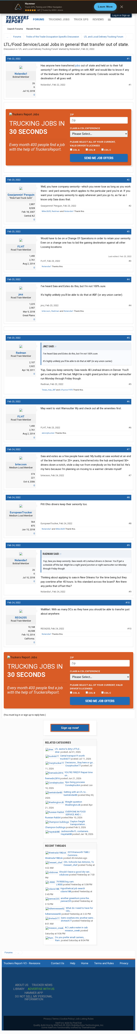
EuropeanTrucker (21, 512)
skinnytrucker (48, 433)
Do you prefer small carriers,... (70, 937)
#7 (128, 449)
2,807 (32, 204)
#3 (128, 231)
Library (18, 989)
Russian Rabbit (53, 817)
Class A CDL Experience (85, 128)
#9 (128, 545)
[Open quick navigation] (128, 37)
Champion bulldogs (55, 827)
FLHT (20, 246)
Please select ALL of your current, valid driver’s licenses (92, 143)
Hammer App (33, 993)
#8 (128, 497)
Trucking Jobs (59, 19)
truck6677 (65, 758)
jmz (21, 294)
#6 (128, 401)
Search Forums (15, 28)
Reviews (98, 19)
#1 (128, 58)
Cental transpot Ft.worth (72, 755)
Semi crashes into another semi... (78, 918)
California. (29, 638)
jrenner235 (66, 901)
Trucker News (42, 985)
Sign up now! (70, 728)
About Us (21, 985)
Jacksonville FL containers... (75, 831)
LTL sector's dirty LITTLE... (68, 749)
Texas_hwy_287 (49, 390)
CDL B (91, 149)
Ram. (57, 940)
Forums (38, 19)
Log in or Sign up (121, 15)
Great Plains (29, 315)
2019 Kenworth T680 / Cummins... (79, 854)
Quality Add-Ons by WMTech (68, 1025)
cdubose (63, 874)
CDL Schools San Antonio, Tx (79, 862)
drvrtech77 (66, 920)
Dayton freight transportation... (78, 823)
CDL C (107, 149)
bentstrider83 (70, 795)
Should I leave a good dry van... (75, 871)
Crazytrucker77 (73, 765)
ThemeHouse (88, 1027)
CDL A (76, 149)
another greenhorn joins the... (75, 898)
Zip (72, 114)
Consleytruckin (72, 785)
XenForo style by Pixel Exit (68, 1023)
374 (33, 474)
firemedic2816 (52, 778)
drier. (57, 752)
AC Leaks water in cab (76, 927)
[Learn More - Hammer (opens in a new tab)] (68, 7)
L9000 (59, 884)
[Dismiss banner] (122, 7)
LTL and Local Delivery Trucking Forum (38, 49)
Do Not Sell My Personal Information (33, 998)
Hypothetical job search (72, 888)
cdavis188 (65, 891)
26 (33, 83)
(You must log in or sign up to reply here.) (25, 714)
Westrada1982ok (54, 858)
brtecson (46, 311)
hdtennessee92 (53, 914)
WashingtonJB (72, 804)
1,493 (32, 256)
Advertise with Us (41, 989)
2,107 (32, 362)
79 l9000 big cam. (65, 881)
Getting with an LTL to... (75, 792)
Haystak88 (66, 834)
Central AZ (29, 215)
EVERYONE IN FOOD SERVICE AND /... (75, 813)
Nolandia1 (75, 49)
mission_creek (72, 930)
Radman (56, 211)
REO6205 (21, 617)
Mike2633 (46, 211)
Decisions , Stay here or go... (79, 762)
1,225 (32, 304)
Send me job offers (98, 158)
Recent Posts (33, 28)
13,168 (31, 627)
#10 (128, 602)
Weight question (73, 801)
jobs (77, 65)
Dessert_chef (70, 865)
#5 (128, 337)
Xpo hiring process (75, 782)
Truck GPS (81, 19)
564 (33, 521)
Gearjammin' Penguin (20, 194)
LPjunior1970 (66, 390)
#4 (128, 279)
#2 (128, 179)
